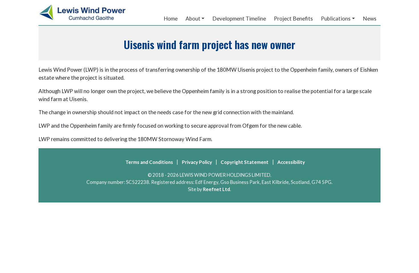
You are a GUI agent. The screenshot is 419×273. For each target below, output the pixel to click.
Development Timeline (239, 18)
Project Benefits (293, 18)
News (370, 18)
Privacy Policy (197, 162)
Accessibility (291, 162)
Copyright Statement (245, 162)
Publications (336, 18)
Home (171, 18)
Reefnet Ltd (216, 189)
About (193, 18)
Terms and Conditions (149, 162)
